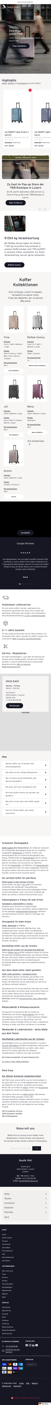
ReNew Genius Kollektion (37, 365)
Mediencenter (7, 1290)
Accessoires (22, 83)
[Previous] (40, 209)
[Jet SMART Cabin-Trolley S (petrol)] (16, 119)
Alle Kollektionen (35, 441)
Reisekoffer (16, 865)
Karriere (5, 1277)
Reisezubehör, (28, 1014)
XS (18, 884)
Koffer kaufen (7, 1238)
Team (4, 1274)
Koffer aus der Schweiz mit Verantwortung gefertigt (23, 950)
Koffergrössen (7, 1333)
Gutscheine (6, 1261)
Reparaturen (6, 1310)
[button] (45, 1404)
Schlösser (5, 1320)
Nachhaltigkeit (29, 858)
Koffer (4, 83)
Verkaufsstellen (7, 1284)
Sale (3, 1254)
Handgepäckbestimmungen (26, 911)
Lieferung (5, 1324)
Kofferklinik (6, 1307)
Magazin (5, 1294)
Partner (4, 1281)
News (4, 1297)
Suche (21, 1383)
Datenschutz (6, 1386)
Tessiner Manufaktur (10, 1045)
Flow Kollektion (14, 370)
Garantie (5, 1314)
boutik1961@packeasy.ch (28, 1181)
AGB (27, 1383)
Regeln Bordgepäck (9, 1330)
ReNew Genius (13, 952)
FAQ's (4, 1317)
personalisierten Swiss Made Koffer (33, 998)
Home (4, 1234)
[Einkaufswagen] (43, 7)
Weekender (12, 925)
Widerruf (35, 1383)
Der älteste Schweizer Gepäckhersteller (21, 1076)
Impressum (17, 1386)
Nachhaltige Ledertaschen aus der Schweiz (23, 1039)
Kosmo (14, 497)
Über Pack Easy (7, 1271)
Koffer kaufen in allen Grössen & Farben (18, 882)
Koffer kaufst (28, 1094)
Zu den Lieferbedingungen (34, 616)
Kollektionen (17, 853)
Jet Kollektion (14, 435)
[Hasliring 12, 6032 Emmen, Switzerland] (25, 712)
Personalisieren (7, 1251)
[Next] (45, 209)
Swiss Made (6, 1247)
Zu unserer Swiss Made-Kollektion (15, 1061)
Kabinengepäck (42, 865)
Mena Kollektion (37, 432)
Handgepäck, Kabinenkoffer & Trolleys (17, 904)
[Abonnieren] (36, 1148)
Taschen (11, 83)
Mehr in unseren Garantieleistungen (26, 639)
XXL (23, 884)
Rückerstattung (7, 1327)
